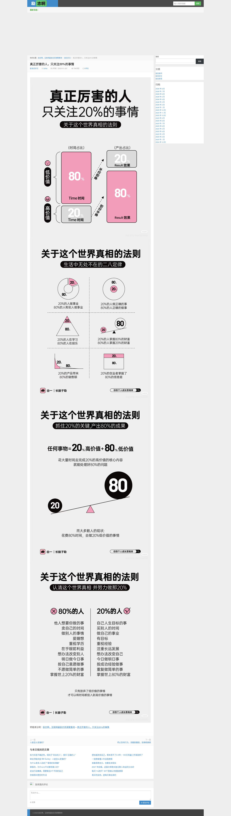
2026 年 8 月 (160, 88)
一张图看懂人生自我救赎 (102, 758)
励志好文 (67, 58)
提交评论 (146, 802)
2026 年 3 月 (160, 102)
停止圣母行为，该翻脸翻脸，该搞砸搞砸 (134, 742)
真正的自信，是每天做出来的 (104, 775)
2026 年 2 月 (160, 105)
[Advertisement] (115, 33)
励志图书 (159, 73)
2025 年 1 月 (160, 139)
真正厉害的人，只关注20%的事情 (52, 64)
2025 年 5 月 (160, 129)
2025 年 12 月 (161, 110)
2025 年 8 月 (160, 121)
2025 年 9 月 (160, 118)
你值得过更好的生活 (38, 775)
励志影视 (159, 78)
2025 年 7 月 (160, 123)
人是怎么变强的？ (37, 742)
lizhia (45, 68)
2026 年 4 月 (160, 99)
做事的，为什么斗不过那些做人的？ (45, 767)
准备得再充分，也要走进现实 (104, 763)
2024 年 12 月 (161, 142)
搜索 (157, 56)
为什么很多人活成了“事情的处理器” (44, 763)
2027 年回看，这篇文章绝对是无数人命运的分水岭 (113, 767)
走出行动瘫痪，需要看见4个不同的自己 (46, 771)
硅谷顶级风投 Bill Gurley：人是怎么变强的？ (48, 758)
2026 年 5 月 (160, 97)
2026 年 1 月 (160, 107)
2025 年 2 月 (160, 137)
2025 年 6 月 (160, 126)
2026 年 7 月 (160, 91)
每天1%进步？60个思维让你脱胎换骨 (107, 771)
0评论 (86, 68)
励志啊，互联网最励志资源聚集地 (42, 3)
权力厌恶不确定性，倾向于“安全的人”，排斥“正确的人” (53, 754)
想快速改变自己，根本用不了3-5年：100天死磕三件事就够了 (117, 754)
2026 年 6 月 (160, 94)
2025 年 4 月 (160, 131)
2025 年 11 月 (161, 113)
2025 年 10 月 (161, 115)
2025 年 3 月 (160, 134)
